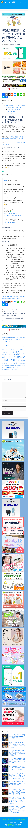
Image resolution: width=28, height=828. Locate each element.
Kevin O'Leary (17, 339)
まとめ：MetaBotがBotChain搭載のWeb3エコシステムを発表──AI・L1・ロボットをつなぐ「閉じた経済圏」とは (17, 776)
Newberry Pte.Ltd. (17, 825)
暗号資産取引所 (5, 369)
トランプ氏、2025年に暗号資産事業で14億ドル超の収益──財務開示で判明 (17, 736)
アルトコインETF (16, 347)
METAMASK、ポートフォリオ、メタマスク (12, 344)
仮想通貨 (12, 365)
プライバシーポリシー (8, 819)
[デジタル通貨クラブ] (2, 2)
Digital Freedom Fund (6, 339)
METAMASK (10, 341)
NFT (7, 346)
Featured (12, 339)
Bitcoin (12, 337)
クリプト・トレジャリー (8, 349)
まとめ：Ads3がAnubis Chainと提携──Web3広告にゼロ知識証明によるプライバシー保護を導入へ (17, 761)
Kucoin (22, 339)
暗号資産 (9, 367)
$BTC (5, 180)
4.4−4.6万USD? (12, 111)
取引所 (16, 365)
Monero (4, 346)
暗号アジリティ (21, 365)
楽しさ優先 (11, 369)
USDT (15, 346)
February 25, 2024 (9, 222)
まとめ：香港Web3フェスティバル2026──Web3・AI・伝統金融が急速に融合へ (17, 783)
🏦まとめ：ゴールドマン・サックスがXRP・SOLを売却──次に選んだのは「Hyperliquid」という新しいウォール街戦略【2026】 (17, 809)
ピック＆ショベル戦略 (19, 360)
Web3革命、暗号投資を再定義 (7, 347)
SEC (12, 346)
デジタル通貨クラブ (13, 2)
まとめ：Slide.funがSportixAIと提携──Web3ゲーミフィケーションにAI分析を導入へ (17, 767)
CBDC (17, 337)
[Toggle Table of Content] (3, 104)
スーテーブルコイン (18, 349)
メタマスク (12, 363)
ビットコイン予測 (9, 311)
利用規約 (23, 819)
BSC (15, 337)
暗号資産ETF (14, 367)
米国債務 (15, 369)
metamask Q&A (18, 342)
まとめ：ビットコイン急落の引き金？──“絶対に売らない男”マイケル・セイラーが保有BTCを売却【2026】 (17, 792)
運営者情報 (17, 819)
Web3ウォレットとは (20, 346)
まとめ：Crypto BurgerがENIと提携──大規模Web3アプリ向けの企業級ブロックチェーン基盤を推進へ (17, 753)
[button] (26, 2)
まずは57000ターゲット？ (15, 109)
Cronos (20, 337)
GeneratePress (11, 824)
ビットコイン (17, 352)
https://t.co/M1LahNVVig (11, 213)
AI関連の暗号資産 (6, 337)
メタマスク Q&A (21, 363)
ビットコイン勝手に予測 (11, 309)
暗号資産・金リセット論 (21, 367)
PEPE (10, 346)
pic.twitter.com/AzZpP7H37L (13, 215)
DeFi (24, 337)
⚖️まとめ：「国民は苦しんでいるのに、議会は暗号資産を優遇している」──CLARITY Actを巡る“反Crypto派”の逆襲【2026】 (17, 800)
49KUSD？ (10, 113)
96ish (9, 825)
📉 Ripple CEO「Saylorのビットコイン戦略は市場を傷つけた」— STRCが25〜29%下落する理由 (17, 745)
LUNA (3, 342)
